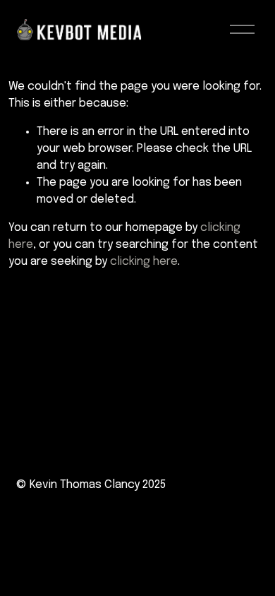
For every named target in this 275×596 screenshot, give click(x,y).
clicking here (144, 262)
